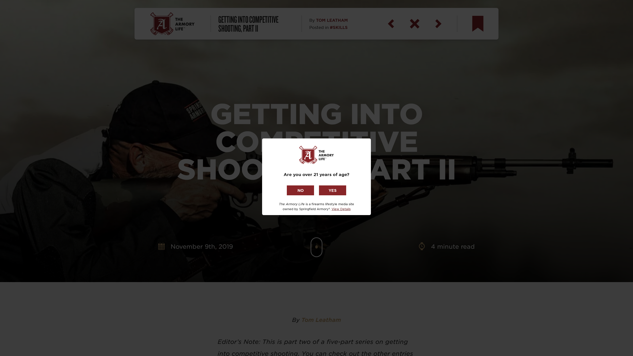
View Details (341, 209)
